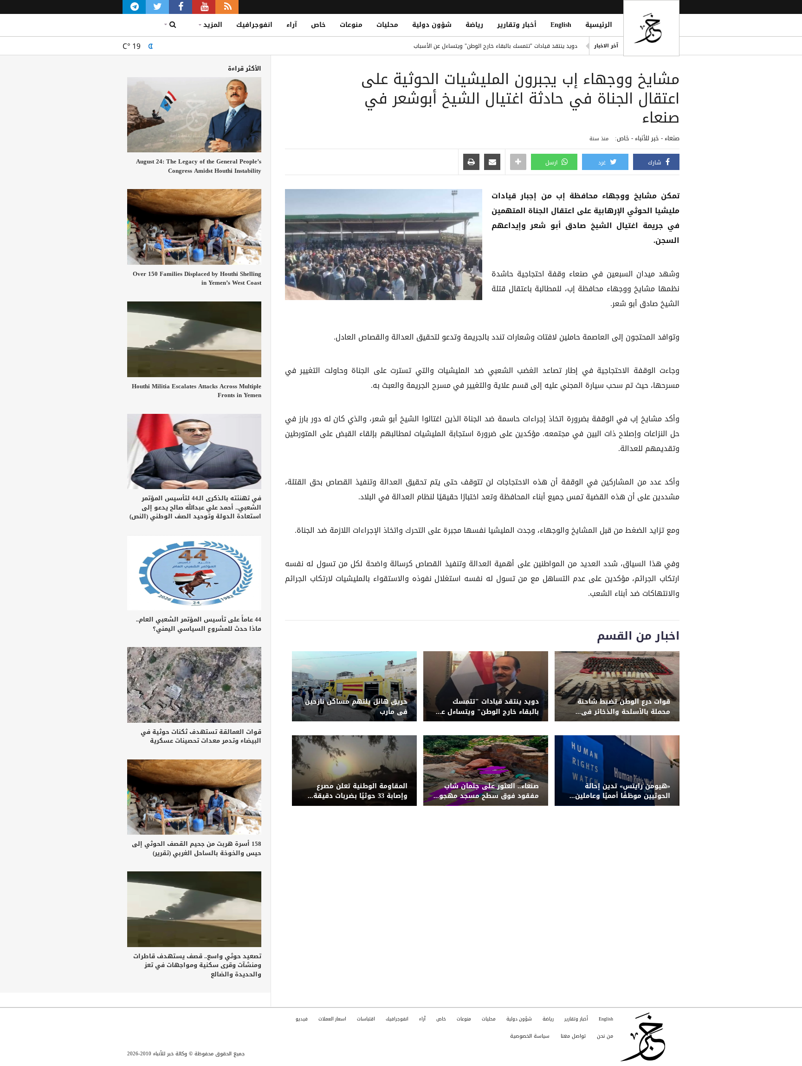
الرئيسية (598, 25)
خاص (318, 25)
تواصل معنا (573, 1036)
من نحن (605, 1036)
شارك (655, 162)
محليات (387, 25)
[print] (471, 162)
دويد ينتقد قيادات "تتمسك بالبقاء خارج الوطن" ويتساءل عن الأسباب (495, 46)
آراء (291, 25)
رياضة (474, 25)
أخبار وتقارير (517, 25)
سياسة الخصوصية (530, 1036)
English (560, 25)
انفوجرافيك (254, 25)
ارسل (552, 162)
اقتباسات (366, 1018)
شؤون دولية (432, 25)
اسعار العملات (332, 1018)
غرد (603, 162)
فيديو (302, 1018)
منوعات (351, 25)
